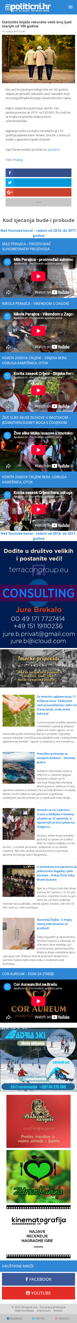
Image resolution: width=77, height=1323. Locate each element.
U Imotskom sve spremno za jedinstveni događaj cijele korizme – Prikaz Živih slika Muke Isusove (57, 873)
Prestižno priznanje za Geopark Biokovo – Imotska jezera (56, 758)
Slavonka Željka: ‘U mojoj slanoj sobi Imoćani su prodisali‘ (54, 924)
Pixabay (18, 160)
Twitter (40, 1318)
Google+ (64, 1318)
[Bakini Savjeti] (38, 1121)
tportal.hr (54, 150)
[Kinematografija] (38, 1231)
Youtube (41, 1293)
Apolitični (28, 7)
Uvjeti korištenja (24, 1310)
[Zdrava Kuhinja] (38, 1176)
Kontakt (57, 1310)
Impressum (43, 1310)
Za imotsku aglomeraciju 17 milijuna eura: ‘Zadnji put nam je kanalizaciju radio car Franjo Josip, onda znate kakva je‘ (57, 705)
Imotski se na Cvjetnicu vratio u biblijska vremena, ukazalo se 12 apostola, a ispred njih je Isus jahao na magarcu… (56, 818)
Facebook (40, 1279)
